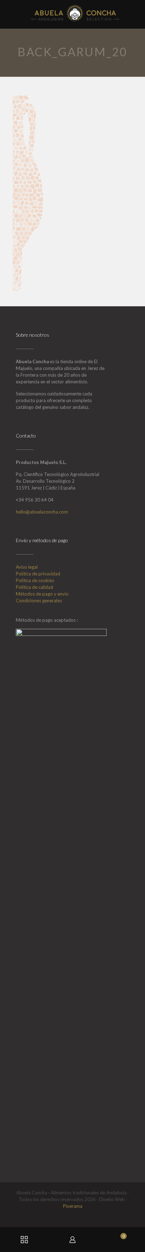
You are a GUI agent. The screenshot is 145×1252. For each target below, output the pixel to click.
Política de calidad (34, 587)
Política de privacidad (38, 573)
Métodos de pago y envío (42, 594)
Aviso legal (27, 567)
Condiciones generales (39, 600)
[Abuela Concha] (75, 12)
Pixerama (72, 1206)
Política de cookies (35, 580)
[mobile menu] (135, 11)
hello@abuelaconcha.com (42, 512)
